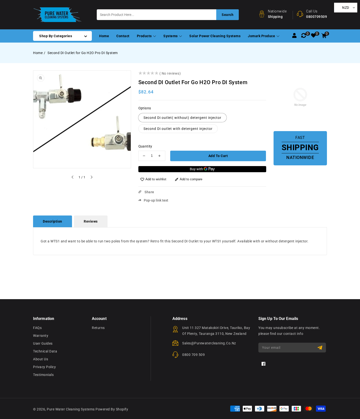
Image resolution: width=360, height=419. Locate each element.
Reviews (91, 221)
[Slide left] (72, 178)
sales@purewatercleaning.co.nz (209, 343)
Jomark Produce (262, 36)
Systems (171, 36)
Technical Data (45, 351)
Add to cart (218, 156)
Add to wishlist (155, 179)
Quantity (145, 146)
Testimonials (43, 375)
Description (52, 221)
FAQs (37, 328)
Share (149, 192)
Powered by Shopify (112, 409)
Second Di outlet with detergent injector (178, 129)
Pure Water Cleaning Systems (71, 409)
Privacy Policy (44, 367)
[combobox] (168, 14)
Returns (98, 328)
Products (145, 36)
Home (38, 53)
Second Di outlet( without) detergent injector (182, 118)
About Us (40, 359)
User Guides (43, 343)
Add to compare (191, 179)
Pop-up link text (156, 200)
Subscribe (320, 348)
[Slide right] (91, 178)
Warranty (40, 336)
